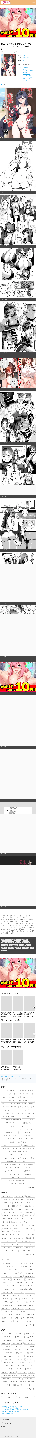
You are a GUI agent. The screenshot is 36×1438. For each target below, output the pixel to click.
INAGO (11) (30, 1279)
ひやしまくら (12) (18, 1279)
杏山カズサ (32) (29, 1206)
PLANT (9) (5, 1302)
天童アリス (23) (16, 1222)
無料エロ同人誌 (5, 1076)
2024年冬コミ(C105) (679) (25, 1369)
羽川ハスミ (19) (29, 1231)
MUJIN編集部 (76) (8, 1263)
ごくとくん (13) (6, 1276)
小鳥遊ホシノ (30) (29, 1209)
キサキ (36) (5, 1206)
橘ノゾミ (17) (9, 1251)
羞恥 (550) (31, 1375)
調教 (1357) (18, 1350)
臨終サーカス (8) (7, 1318)
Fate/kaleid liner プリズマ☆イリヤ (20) (18, 1161)
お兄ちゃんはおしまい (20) (26, 1158)
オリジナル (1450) (7, 1196)
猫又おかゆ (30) (16, 1209)
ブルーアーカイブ (27, 55)
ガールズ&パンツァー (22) (9, 1148)
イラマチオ (30, 70)
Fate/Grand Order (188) (27, 1094)
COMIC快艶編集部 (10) (25, 1289)
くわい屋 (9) (19, 1292)
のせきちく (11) (7, 1282)
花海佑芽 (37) (30, 1202)
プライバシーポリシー (8, 1423)
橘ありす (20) (30, 1228)
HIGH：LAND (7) (7, 1321)
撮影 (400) (23, 1382)
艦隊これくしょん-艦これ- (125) (18, 1100)
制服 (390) (31, 1382)
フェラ (25, 77)
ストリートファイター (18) (11, 1174)
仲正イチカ (26, 58)
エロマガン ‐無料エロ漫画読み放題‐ (12, 1406)
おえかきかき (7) (19, 1318)
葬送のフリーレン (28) (10, 1135)
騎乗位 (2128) (6, 1343)
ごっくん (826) (20, 1362)
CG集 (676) (12, 1372)
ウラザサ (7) (30, 1318)
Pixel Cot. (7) (30, 1321)
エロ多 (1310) (29, 1350)
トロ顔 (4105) (6, 1337)
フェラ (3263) (7, 1340)
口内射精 (29, 78)
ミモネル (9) (29, 1292)
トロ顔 (25, 75)
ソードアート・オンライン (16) (18, 1177)
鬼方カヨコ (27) (29, 1215)
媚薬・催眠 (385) (18, 1385)
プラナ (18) (18, 1247)
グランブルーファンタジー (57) (25, 1116)
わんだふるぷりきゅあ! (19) (11, 1167)
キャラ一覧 (30, 1255)
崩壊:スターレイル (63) (8, 1116)
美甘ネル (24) (6, 1222)
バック (29, 75)
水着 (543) (6, 1378)
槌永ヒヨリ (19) (6, 1235)
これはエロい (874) (7, 1362)
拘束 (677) (5, 1372)
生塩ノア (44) (6, 1199)
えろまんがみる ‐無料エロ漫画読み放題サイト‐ (15, 1409)
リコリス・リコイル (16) (18, 1183)
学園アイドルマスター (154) (11, 1097)
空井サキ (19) (30, 1235)
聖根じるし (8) (30, 1308)
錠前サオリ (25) (19, 1219)
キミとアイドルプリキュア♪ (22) (18, 1151)
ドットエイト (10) (9, 1289)
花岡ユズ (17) (26, 1251)
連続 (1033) (30, 1356)
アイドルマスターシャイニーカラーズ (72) (14, 1113)
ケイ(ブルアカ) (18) (26, 1241)
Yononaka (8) (24, 1302)
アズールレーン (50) (28, 1119)
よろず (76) (28, 1110)
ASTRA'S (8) (8, 1311)
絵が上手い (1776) (29, 1343)
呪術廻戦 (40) (27, 1123)
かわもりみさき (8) (17, 1308)
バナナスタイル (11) (8, 1286)
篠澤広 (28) (5, 1215)
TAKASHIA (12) (29, 1276)
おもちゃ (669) (22, 1372)
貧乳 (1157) (19, 1353)
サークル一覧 (30, 1325)
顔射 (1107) (30, 1353)
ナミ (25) (30, 1219)
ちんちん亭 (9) (29, 1295)
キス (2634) (29, 1340)
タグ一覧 (31, 1389)
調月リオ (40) (19, 1202)
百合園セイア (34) (17, 1206)
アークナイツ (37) (9, 1129)
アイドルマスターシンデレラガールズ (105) (14, 1103)
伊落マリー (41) (6, 1202)
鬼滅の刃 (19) (28, 1167)
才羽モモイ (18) (8, 1241)
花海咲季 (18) (30, 1238)
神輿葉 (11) (18, 1282)
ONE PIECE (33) (9, 1132)
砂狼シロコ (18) (18, 1238)
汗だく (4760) (19, 1333)
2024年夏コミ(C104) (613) (9, 1375)
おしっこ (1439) (29, 1346)
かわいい (25, 72)
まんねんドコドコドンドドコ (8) (11, 1314)
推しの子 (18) (9, 1171)
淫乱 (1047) (20, 1356)
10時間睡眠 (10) (7, 1292)
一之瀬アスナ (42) (18, 1199)
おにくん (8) (5, 1308)
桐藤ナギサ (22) (6, 1225)
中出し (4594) (30, 1333)
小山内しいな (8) (26, 1311)
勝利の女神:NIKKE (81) (11, 1110)
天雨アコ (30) (6, 1212)
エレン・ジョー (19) (18, 1235)
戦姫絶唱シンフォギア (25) (18, 1142)
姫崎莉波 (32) (6, 1209)
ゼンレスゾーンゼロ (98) (9, 1107)
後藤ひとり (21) (6, 1228)
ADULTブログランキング (26, 1397)
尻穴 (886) (30, 1359)
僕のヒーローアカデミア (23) (11, 1145)
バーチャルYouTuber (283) (10, 1094)
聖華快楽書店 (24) (26, 1266)
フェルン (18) (7, 1247)
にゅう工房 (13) (18, 1276)
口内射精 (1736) (6, 1346)
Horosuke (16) (28, 1270)
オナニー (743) (7, 1369)
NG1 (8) (32, 1302)
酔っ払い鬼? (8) (7, 1305)
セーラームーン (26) (8, 1139)
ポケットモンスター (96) (27, 1107)
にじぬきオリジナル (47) (26, 1263)
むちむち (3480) (29, 1337)
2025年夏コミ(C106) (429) (9, 1382)
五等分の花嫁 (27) (27, 1135)
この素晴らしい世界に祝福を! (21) (18, 1155)
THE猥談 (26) (9, 1266)
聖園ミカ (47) (30, 1196)
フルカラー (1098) (8, 1356)
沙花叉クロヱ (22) (29, 1222)
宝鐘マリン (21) (18, 1228)
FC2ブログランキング (9, 1397)
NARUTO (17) (28, 1174)
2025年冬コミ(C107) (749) (25, 1366)
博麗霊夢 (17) (29, 1247)
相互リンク (4, 1427)
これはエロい (26, 74)
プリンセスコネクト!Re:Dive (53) (11, 1119)
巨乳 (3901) (17, 1337)
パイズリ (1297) (7, 1353)
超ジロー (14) (6, 1273)
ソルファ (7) (19, 1321)
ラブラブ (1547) (18, 1346)
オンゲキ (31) (27, 1132)
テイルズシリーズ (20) (8, 1158)
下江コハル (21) (17, 1225)
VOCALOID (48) (9, 1123)
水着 (24, 80)
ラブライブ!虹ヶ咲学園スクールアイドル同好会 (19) (18, 1164)
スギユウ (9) (6, 1298)
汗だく (28, 80)
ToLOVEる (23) (28, 1145)
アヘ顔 (25, 70)
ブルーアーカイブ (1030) (26, 1091)
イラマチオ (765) (8, 1366)
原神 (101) (31, 1103)
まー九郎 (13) (29, 1273)
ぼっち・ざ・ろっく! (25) (26, 1139)
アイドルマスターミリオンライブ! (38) (18, 1126)
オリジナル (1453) (8, 1091)
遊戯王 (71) (31, 1113)
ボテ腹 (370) (30, 1385)
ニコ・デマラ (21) (29, 1225)
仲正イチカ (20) (18, 1231)
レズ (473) (17, 1378)
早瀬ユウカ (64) (19, 1196)
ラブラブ (29, 77)
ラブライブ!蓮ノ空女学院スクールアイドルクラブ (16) (18, 1180)
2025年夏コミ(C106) (27, 68)
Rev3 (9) (5, 1295)
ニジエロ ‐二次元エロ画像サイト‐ (11, 1408)
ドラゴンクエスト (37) (26, 1129)
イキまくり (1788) (17, 1343)
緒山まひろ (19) (6, 1238)
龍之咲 (25, 60)
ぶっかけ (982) (7, 1359)
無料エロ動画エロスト (8, 1413)
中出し (25, 78)
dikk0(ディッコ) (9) (27, 1298)
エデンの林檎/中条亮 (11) (26, 1286)
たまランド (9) (14, 1302)
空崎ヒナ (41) (30, 1199)
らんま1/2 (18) (26, 1171)
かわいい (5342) (7, 1333)
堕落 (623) (31, 1372)
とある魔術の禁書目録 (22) (26, 1148)
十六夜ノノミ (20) (7, 1231)
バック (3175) (19, 1340)
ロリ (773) (31, 1362)
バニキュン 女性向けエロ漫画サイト (12, 1411)
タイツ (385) (6, 1385)
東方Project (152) (28, 1097)
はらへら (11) (29, 1282)
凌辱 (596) (23, 1375)
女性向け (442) (28, 1378)
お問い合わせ (5, 1419)
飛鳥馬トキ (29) (29, 1212)
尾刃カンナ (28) (16, 1215)
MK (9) (16, 1298)
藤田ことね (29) (17, 1212)
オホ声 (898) (19, 1359)
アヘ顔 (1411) (6, 1350)
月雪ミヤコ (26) (7, 1219)
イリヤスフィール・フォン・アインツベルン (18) (18, 1244)
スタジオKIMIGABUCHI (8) (25, 1305)
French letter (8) (29, 1314)
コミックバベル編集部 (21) (11, 1270)
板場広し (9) (16, 1295)
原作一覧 (31, 1187)
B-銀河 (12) (6, 1279)
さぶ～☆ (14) (18, 1273)
